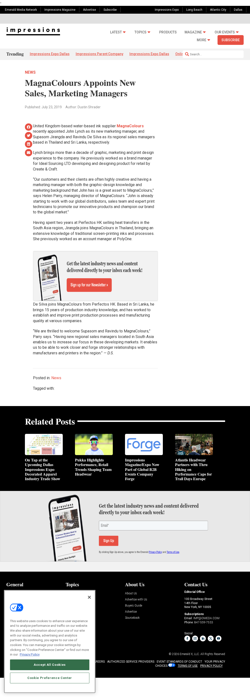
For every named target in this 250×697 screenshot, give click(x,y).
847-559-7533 (203, 622)
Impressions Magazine (59, 9)
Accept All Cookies (50, 665)
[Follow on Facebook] (187, 638)
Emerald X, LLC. (190, 654)
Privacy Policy (30, 654)
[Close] (89, 597)
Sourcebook (132, 617)
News (30, 72)
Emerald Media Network (21, 9)
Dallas (238, 9)
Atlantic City (218, 9)
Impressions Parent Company (99, 54)
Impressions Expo (167, 9)
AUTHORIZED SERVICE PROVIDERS (130, 661)
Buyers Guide (133, 605)
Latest (116, 32)
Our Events (225, 32)
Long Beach (194, 9)
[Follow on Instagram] (195, 638)
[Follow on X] (211, 638)
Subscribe (110, 9)
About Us (131, 593)
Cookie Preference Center (49, 678)
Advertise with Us (136, 599)
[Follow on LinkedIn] (203, 638)
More (201, 40)
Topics (140, 32)
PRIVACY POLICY (211, 665)
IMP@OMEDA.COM (206, 618)
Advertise (89, 9)
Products (168, 32)
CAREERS (98, 661)
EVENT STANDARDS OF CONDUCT (179, 661)
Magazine (193, 32)
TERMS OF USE (188, 665)
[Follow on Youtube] (218, 638)
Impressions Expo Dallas (50, 54)
